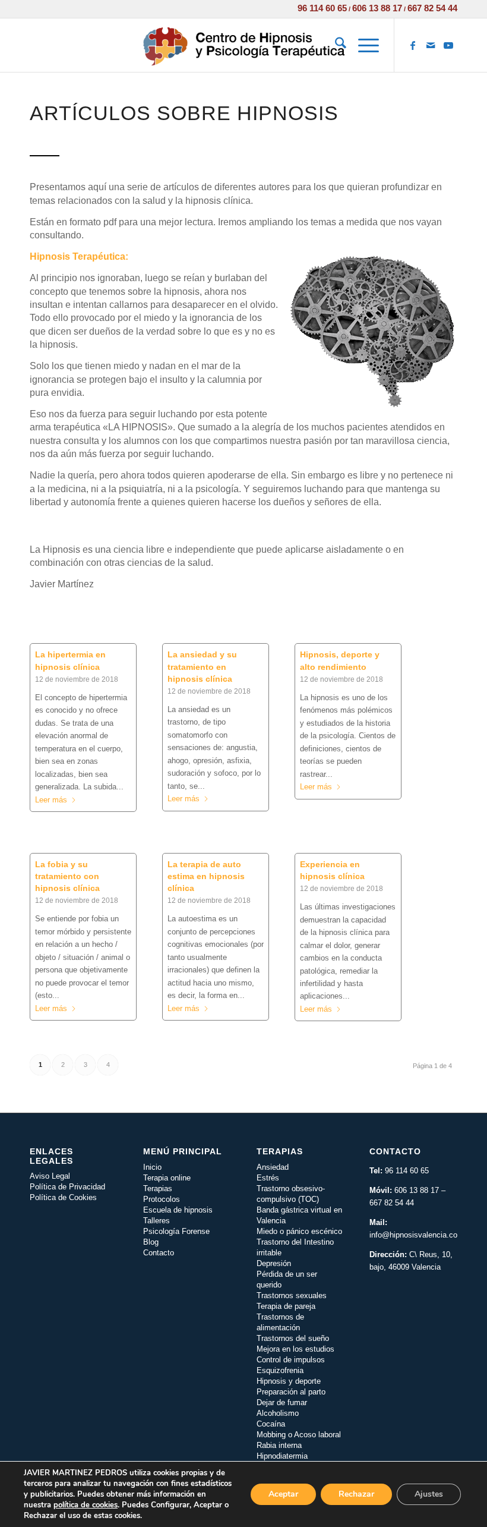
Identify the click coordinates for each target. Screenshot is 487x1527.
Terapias (157, 1188)
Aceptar (283, 1494)
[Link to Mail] (430, 45)
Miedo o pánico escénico (299, 1231)
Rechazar (356, 1494)
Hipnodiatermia (282, 1456)
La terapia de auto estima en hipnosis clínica (206, 876)
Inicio (152, 1167)
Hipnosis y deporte (289, 1381)
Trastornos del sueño (293, 1338)
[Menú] (362, 45)
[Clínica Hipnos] (243, 45)
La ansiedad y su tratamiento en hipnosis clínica (202, 666)
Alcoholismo (278, 1413)
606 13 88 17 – (419, 1190)
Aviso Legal (50, 1176)
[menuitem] (334, 45)
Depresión (274, 1263)
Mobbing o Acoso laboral (299, 1434)
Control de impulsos (291, 1359)
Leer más (51, 799)
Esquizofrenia (280, 1370)
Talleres (156, 1220)
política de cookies (85, 1505)
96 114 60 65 (322, 8)
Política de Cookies (63, 1197)
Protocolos (161, 1199)
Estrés (268, 1177)
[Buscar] (334, 45)
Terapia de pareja (286, 1306)
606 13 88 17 (377, 8)
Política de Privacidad (67, 1186)
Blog (151, 1242)
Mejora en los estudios (295, 1349)
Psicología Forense (176, 1231)
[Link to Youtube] (448, 45)
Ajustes (429, 1494)
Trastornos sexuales (292, 1295)
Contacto (158, 1252)
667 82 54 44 (432, 8)
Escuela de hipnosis (178, 1209)
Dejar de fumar (282, 1402)
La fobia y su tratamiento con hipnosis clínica (67, 876)
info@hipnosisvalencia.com (416, 1234)
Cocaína (271, 1423)
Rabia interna (279, 1445)
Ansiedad (273, 1167)
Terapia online (167, 1177)
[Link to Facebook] (413, 45)
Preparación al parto (291, 1391)
